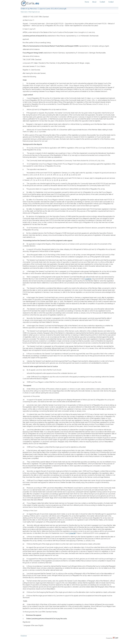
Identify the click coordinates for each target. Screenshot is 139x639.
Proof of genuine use (34, 12)
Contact (110, 2)
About (94, 2)
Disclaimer (24, 636)
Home (87, 2)
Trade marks (24, 12)
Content (102, 2)
